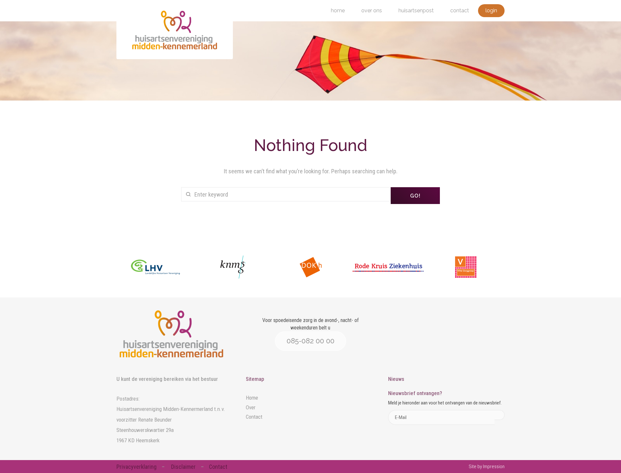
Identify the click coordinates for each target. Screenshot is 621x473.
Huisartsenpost (416, 10)
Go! (415, 196)
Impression (494, 466)
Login (491, 10)
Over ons (371, 10)
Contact (459, 10)
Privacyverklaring (136, 466)
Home (338, 10)
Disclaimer (183, 466)
